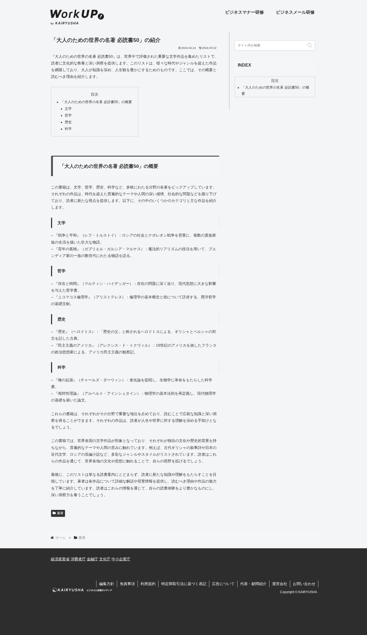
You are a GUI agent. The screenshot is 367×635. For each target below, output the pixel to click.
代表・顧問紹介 (253, 584)
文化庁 (104, 559)
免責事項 (127, 584)
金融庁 (92, 559)
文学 (68, 109)
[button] (309, 45)
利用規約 (148, 584)
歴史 (68, 122)
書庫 (60, 513)
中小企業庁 (120, 559)
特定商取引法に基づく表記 (183, 584)
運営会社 (279, 584)
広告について (223, 584)
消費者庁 (78, 559)
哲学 (68, 115)
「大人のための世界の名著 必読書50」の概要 (96, 102)
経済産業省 (60, 559)
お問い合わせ (304, 584)
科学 (68, 129)
